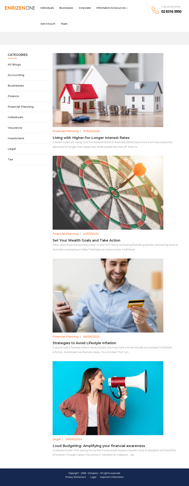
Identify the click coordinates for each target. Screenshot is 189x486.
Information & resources (111, 7)
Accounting (16, 75)
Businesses (66, 7)
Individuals (47, 7)
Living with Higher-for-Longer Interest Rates (91, 138)
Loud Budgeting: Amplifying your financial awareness (99, 446)
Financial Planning (66, 131)
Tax (10, 159)
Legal (57, 439)
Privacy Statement (75, 477)
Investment (16, 138)
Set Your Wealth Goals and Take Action (86, 240)
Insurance (15, 127)
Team (64, 23)
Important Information (112, 477)
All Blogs (14, 64)
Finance (13, 96)
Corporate (85, 7)
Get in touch (47, 23)
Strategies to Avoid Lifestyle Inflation (84, 343)
